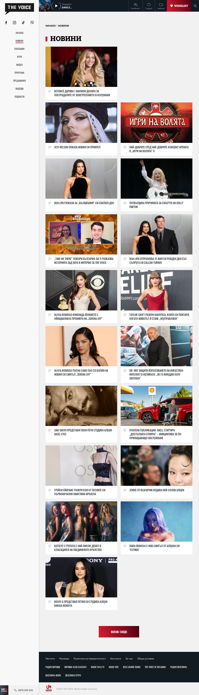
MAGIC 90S (114, 667)
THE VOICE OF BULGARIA (155, 667)
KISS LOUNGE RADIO (131, 667)
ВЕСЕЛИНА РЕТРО (73, 675)
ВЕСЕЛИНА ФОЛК (53, 675)
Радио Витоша (52, 667)
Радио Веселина (178, 667)
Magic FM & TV (97, 667)
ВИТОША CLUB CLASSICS (75, 667)
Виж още (119, 632)
